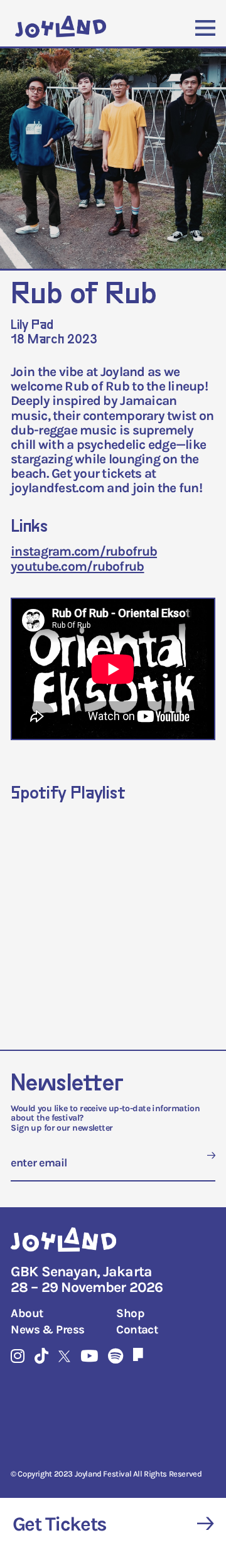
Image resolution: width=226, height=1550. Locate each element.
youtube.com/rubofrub (77, 566)
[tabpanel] (113, 160)
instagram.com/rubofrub (84, 551)
